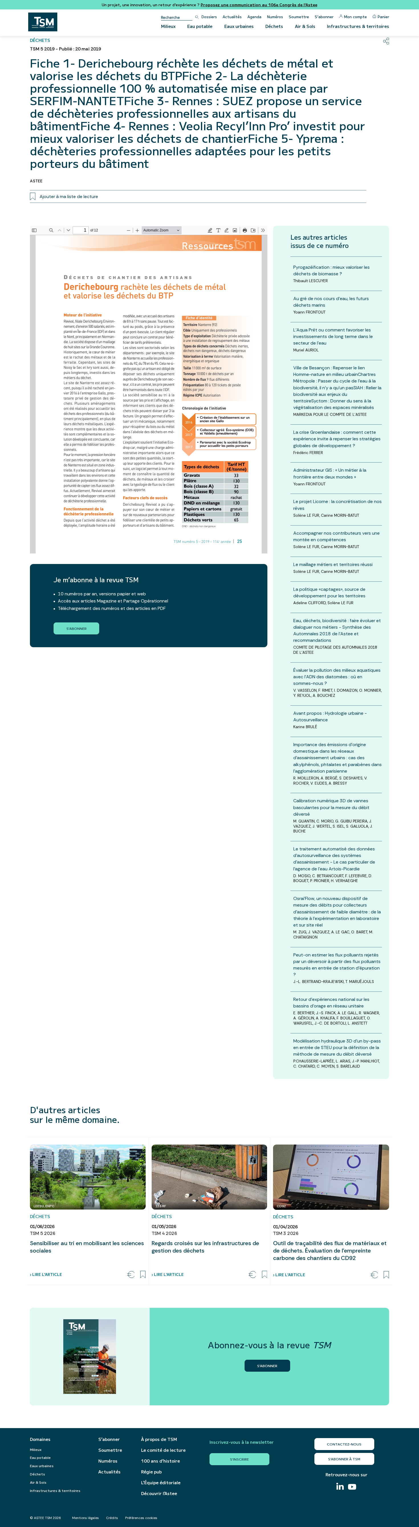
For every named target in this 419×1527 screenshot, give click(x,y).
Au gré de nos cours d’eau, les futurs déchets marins (331, 302)
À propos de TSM (159, 1439)
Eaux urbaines (239, 26)
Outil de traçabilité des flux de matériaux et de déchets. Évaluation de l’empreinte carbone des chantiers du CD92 (330, 1250)
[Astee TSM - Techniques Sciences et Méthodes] (42, 22)
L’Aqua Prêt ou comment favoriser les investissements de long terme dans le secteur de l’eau (333, 336)
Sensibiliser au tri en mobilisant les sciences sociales (87, 1246)
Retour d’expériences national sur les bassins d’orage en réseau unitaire (331, 1002)
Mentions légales (85, 1518)
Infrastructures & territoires (358, 26)
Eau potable (199, 26)
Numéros (275, 16)
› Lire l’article (46, 1274)
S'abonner (76, 628)
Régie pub (151, 1471)
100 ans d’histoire (160, 1460)
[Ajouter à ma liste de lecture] (143, 1274)
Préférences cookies (141, 1518)
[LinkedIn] (340, 1487)
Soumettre (299, 16)
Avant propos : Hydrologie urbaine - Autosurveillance (330, 716)
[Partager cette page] (386, 41)
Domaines (40, 1439)
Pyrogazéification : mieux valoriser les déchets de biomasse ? (331, 270)
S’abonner (324, 16)
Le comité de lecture (163, 1450)
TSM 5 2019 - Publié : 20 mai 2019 (65, 49)
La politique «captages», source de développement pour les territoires (329, 592)
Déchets (274, 26)
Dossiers (209, 16)
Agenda (254, 16)
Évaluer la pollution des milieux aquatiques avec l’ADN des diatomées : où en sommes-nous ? (337, 676)
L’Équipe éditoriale (160, 1482)
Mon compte (355, 16)
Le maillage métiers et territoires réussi (333, 564)
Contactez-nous (344, 1444)
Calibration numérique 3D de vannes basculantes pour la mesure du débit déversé (331, 807)
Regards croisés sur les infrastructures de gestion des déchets (205, 1246)
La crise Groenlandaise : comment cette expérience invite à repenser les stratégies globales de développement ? (337, 438)
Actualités (232, 16)
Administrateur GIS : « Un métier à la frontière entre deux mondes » (329, 473)
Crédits (112, 1518)
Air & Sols (305, 26)
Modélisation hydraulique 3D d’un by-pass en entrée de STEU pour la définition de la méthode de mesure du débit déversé (337, 1047)
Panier (383, 16)
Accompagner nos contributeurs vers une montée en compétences (336, 536)
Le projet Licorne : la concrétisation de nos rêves (337, 504)
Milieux (168, 26)
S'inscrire (239, 1459)
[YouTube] (352, 1487)
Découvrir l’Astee (159, 1493)
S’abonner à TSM (344, 1458)
